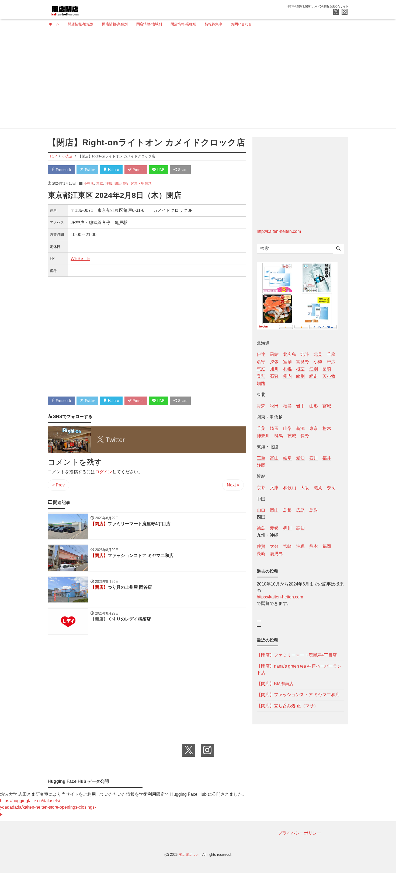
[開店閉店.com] (85, 9)
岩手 (300, 406)
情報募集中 (213, 24)
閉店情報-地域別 (149, 24)
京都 (261, 487)
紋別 (300, 376)
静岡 (261, 465)
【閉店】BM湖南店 (275, 683)
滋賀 (318, 487)
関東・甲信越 (141, 183)
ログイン (103, 471)
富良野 (302, 361)
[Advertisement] (196, 80)
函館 (274, 354)
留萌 (326, 369)
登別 (261, 376)
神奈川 (263, 435)
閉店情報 (121, 183)
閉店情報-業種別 (183, 24)
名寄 (261, 361)
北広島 (289, 354)
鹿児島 (276, 553)
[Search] (338, 249)
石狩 (274, 376)
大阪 (304, 487)
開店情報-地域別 (80, 24)
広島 (300, 510)
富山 (274, 458)
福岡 (326, 546)
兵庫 (274, 487)
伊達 (261, 354)
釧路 (261, 383)
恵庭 (261, 369)
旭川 (274, 369)
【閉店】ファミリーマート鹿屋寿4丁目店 (297, 655)
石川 (313, 458)
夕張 (274, 361)
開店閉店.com (189, 855)
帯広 (331, 361)
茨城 (291, 435)
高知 (300, 528)
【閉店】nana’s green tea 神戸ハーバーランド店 (299, 669)
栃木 (326, 428)
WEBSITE (80, 258)
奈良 (331, 487)
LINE (160, 170)
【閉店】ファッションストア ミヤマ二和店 (298, 694)
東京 (99, 183)
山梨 (287, 428)
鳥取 (313, 510)
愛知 (300, 458)
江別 (313, 369)
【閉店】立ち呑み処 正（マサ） (287, 705)
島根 (287, 510)
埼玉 (274, 428)
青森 (261, 406)
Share (182, 170)
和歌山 (289, 487)
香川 (287, 528)
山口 (261, 510)
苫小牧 (328, 376)
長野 (304, 435)
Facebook (63, 170)
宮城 (326, 406)
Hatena (113, 170)
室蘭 (287, 361)
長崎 (261, 553)
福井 (326, 458)
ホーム (54, 24)
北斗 (304, 354)
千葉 (261, 428)
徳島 (261, 528)
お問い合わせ (241, 24)
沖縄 (300, 546)
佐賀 (261, 546)
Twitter (89, 170)
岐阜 (287, 458)
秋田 (274, 406)
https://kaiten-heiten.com (280, 597)
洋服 (108, 183)
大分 (274, 546)
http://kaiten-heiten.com (279, 231)
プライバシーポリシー (299, 833)
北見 (318, 354)
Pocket (137, 170)
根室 (300, 369)
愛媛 (274, 528)
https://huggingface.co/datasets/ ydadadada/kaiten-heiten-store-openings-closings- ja (48, 807)
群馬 (278, 435)
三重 (261, 458)
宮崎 (287, 546)
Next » (233, 485)
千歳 (331, 354)
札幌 (287, 369)
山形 (313, 406)
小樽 (318, 361)
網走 (313, 376)
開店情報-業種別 (115, 24)
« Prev (58, 485)
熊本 (313, 546)
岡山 (274, 510)
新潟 (300, 428)
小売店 (89, 183)
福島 (287, 406)
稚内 (287, 376)
